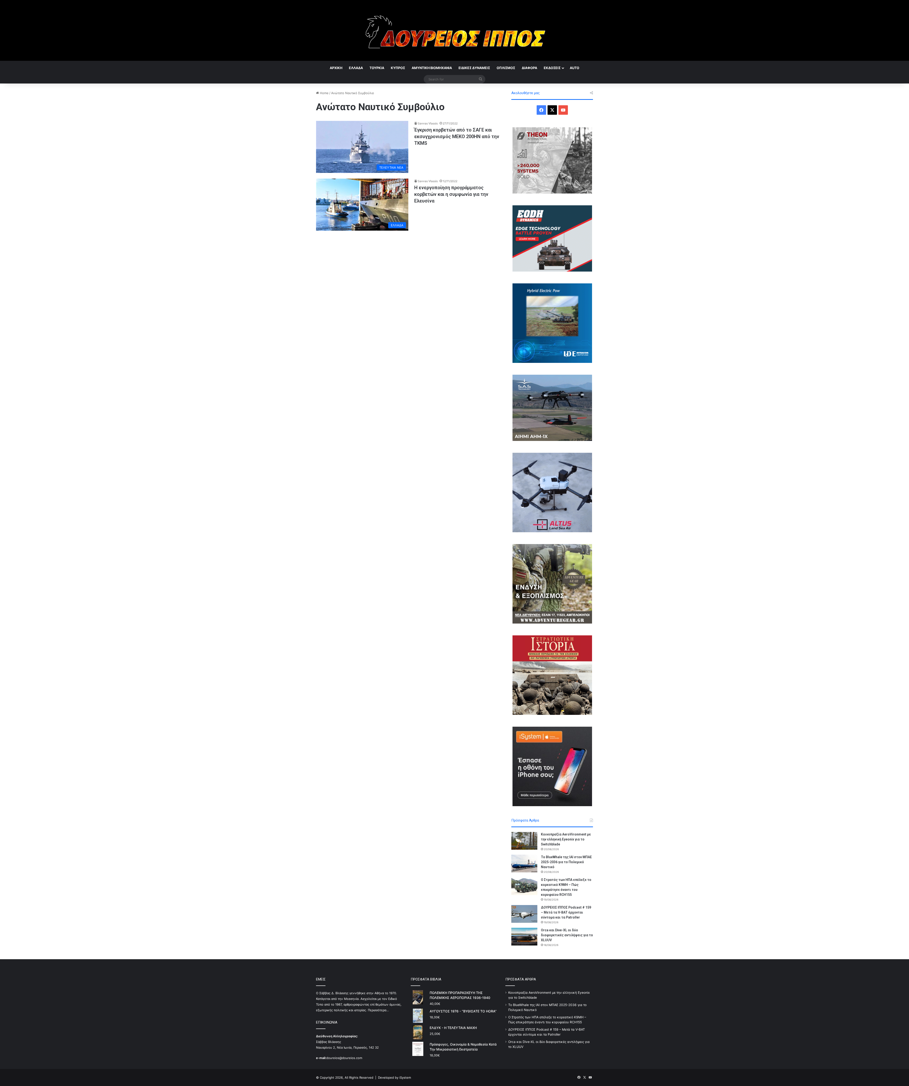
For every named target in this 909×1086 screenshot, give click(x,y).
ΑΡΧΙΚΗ (336, 68)
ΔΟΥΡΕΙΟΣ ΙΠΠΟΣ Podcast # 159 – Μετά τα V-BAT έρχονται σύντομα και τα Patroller (566, 912)
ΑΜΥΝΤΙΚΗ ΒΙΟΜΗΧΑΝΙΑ (432, 68)
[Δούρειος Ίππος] (454, 30)
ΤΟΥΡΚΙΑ (377, 68)
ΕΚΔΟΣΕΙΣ (552, 68)
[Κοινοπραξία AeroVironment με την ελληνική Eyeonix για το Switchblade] (524, 841)
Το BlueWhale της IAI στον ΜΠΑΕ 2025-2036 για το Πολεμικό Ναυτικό (566, 862)
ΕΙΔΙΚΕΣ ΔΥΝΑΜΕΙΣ (474, 68)
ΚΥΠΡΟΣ (398, 68)
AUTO (574, 68)
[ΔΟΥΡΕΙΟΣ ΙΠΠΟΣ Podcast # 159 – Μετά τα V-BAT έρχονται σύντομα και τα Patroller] (524, 914)
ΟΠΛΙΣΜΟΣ (506, 68)
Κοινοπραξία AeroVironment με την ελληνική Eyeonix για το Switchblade (566, 839)
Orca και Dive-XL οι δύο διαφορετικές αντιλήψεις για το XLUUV (567, 935)
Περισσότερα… (378, 1010)
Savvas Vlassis (428, 123)
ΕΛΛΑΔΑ (356, 68)
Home (324, 93)
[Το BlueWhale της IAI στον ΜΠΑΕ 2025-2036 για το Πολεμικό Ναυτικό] (524, 863)
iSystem (405, 1077)
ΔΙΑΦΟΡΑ (529, 68)
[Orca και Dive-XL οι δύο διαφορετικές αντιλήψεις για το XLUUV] (524, 936)
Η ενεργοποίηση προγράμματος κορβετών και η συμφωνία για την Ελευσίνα (451, 194)
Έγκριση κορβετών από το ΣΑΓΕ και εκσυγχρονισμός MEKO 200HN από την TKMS (456, 136)
